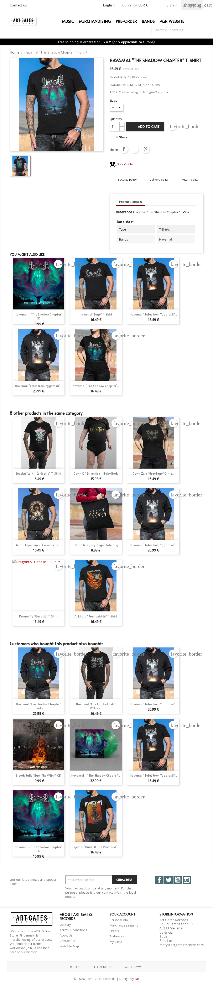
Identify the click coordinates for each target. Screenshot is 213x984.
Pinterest (145, 149)
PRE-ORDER (126, 21)
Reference (124, 212)
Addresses (117, 936)
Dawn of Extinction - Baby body (95, 473)
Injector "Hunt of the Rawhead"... (96, 847)
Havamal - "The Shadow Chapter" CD (38, 316)
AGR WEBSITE (172, 21)
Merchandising (95, 21)
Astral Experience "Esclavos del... (38, 545)
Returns (76, 967)
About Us (66, 935)
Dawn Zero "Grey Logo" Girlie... (153, 473)
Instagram (187, 880)
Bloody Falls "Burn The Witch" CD (38, 775)
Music (68, 21)
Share (124, 149)
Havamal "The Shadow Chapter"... (96, 386)
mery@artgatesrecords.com (182, 945)
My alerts (116, 942)
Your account (123, 914)
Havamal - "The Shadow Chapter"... (96, 775)
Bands (148, 21)
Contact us (18, 5)
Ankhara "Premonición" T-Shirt (95, 616)
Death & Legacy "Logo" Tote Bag (96, 545)
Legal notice (103, 967)
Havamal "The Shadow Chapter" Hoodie (38, 706)
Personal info (119, 920)
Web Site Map (69, 946)
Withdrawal (134, 967)
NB (137, 979)
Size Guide (124, 164)
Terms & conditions (73, 930)
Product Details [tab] (130, 202)
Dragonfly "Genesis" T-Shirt (38, 616)
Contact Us (67, 941)
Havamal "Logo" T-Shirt (95, 314)
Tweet (134, 149)
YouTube (177, 880)
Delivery (65, 925)
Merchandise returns (124, 925)
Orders (114, 931)
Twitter (168, 880)
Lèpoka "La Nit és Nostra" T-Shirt (38, 473)
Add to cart (145, 126)
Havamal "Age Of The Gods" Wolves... (96, 706)
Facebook (159, 880)
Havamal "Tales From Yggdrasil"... (153, 314)
